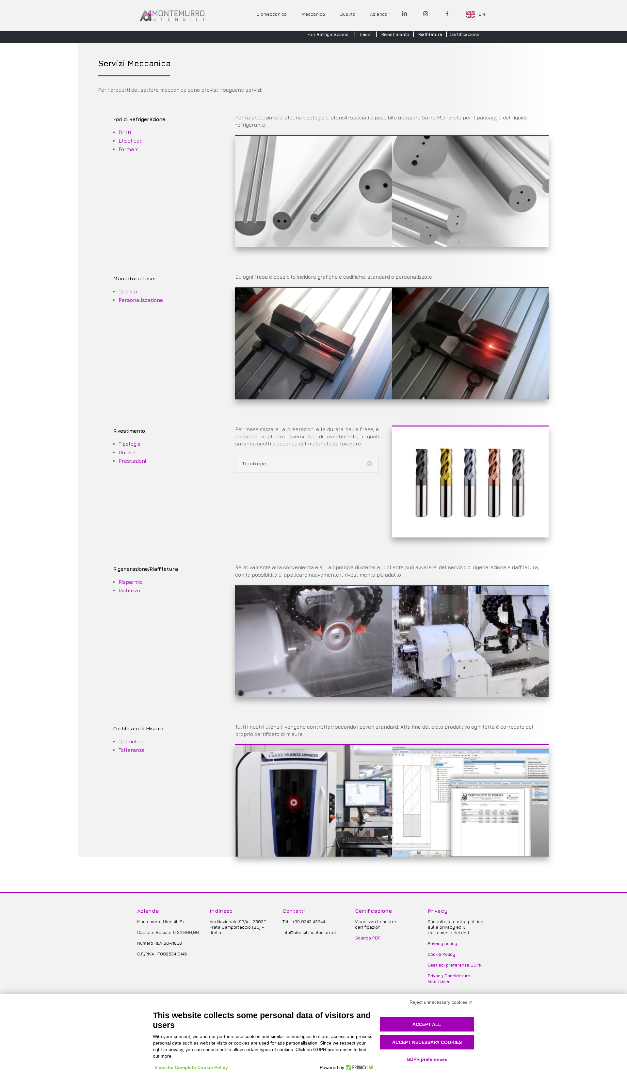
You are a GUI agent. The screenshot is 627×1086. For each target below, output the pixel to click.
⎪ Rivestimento (392, 34)
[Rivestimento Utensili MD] (470, 535)
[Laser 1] (313, 397)
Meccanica (313, 14)
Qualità (347, 14)
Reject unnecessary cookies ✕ (441, 1002)
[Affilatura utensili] (470, 695)
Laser (366, 34)
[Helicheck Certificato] (470, 855)
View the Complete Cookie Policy (191, 1067)
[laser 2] (470, 397)
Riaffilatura (430, 34)
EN (481, 14)
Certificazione (464, 34)
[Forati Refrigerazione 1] (313, 245)
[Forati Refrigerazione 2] (470, 245)
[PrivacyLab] (358, 1067)
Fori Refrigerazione (327, 34)
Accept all (426, 1024)
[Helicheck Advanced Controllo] (313, 855)
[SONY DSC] (313, 695)
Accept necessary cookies (427, 1042)
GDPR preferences (427, 1059)
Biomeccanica (271, 14)
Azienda (378, 14)
